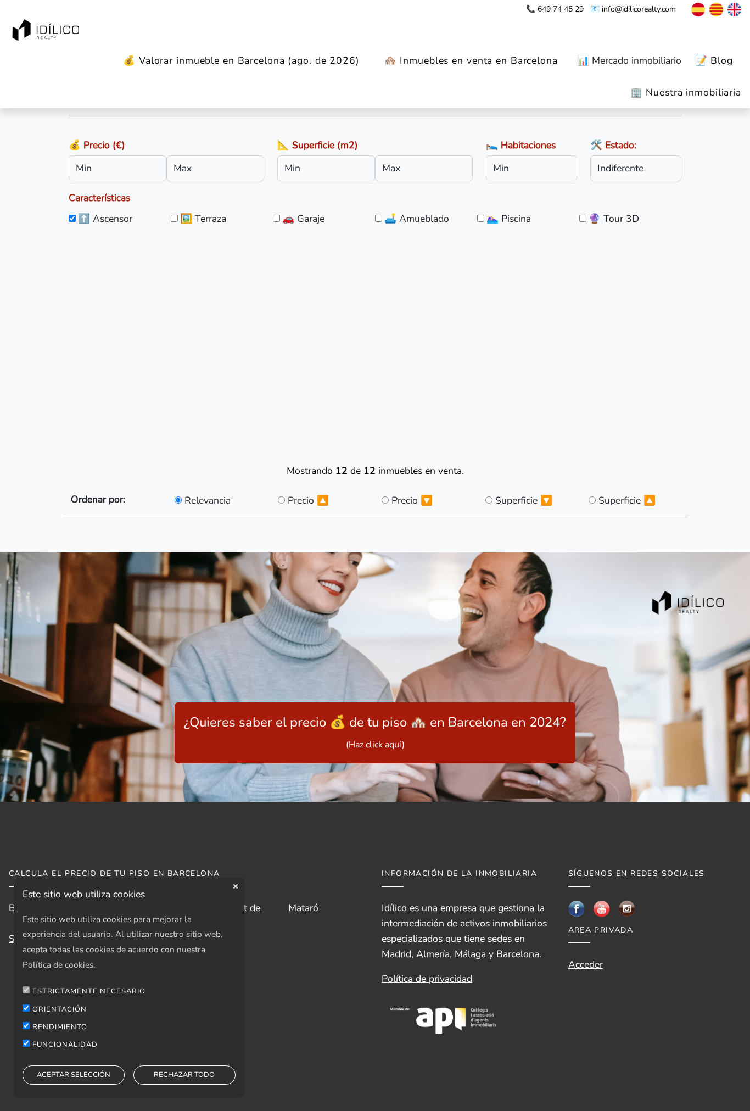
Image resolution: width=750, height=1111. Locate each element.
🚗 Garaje (303, 218)
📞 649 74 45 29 (555, 9)
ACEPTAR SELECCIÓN (73, 1075)
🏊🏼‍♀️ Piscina (508, 218)
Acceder (585, 964)
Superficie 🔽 (523, 500)
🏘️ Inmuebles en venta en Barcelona (471, 60)
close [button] (235, 886)
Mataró (303, 907)
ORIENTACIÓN (59, 1009)
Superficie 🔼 (627, 500)
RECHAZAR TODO (184, 1075)
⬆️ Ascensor (105, 218)
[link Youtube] (602, 907)
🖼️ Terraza (203, 218)
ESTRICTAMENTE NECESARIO (88, 991)
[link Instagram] (627, 907)
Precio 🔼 (308, 500)
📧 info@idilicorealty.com (633, 9)
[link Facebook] (576, 907)
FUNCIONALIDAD (65, 1044)
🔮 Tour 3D (614, 218)
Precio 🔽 (412, 500)
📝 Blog (714, 60)
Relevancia (207, 500)
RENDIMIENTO (59, 1027)
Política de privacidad (427, 978)
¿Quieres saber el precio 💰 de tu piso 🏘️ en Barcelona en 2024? (375, 732)
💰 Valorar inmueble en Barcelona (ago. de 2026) (241, 60)
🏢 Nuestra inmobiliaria (685, 92)
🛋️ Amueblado (416, 218)
